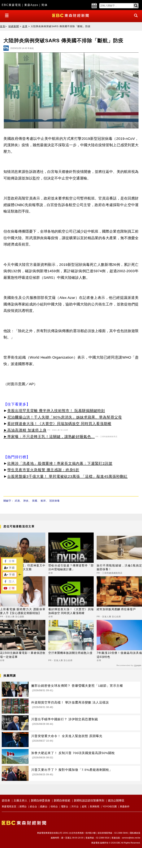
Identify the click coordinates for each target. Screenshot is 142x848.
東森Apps (31, 4)
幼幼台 (54, 806)
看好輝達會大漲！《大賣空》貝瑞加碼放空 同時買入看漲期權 (59, 424)
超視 (84, 806)
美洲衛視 (94, 806)
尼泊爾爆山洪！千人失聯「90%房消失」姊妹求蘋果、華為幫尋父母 (64, 417)
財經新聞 (13, 26)
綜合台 (33, 806)
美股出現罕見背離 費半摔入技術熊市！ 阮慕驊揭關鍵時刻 (56, 411)
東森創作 (125, 806)
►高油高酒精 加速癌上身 (25, 430)
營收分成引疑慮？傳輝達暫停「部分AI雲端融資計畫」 (71, 567)
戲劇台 (43, 806)
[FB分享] (9, 562)
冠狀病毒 (54, 500)
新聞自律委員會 (40, 800)
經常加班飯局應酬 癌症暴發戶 (116, 609)
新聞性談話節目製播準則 (89, 800)
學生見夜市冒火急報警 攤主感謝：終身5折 (43, 470)
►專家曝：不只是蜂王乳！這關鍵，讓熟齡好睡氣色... (49, 437)
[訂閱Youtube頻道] (9, 589)
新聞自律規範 (62, 800)
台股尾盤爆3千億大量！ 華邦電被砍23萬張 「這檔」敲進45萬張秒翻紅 (67, 476)
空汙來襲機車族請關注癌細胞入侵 (70, 652)
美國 (34, 500)
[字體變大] (9, 569)
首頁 (2, 26)
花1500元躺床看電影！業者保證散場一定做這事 (22, 654)
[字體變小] (10, 576)
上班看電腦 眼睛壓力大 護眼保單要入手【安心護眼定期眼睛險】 (22, 611)
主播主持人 (20, 800)
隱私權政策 (135, 833)
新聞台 (23, 806)
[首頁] (70, 15)
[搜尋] (135, 18)
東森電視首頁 (9, 806)
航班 (43, 500)
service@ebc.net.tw (131, 838)
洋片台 (75, 806)
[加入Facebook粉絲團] (9, 582)
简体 (44, 4)
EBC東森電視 (11, 4)
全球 (24, 26)
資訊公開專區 (116, 800)
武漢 (17, 500)
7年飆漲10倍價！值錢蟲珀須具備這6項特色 (119, 654)
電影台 (64, 806)
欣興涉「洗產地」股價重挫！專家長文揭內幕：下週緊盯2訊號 (59, 463)
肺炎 (26, 500)
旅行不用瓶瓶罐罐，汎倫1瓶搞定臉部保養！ (119, 567)
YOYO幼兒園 (110, 806)
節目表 (6, 800)
